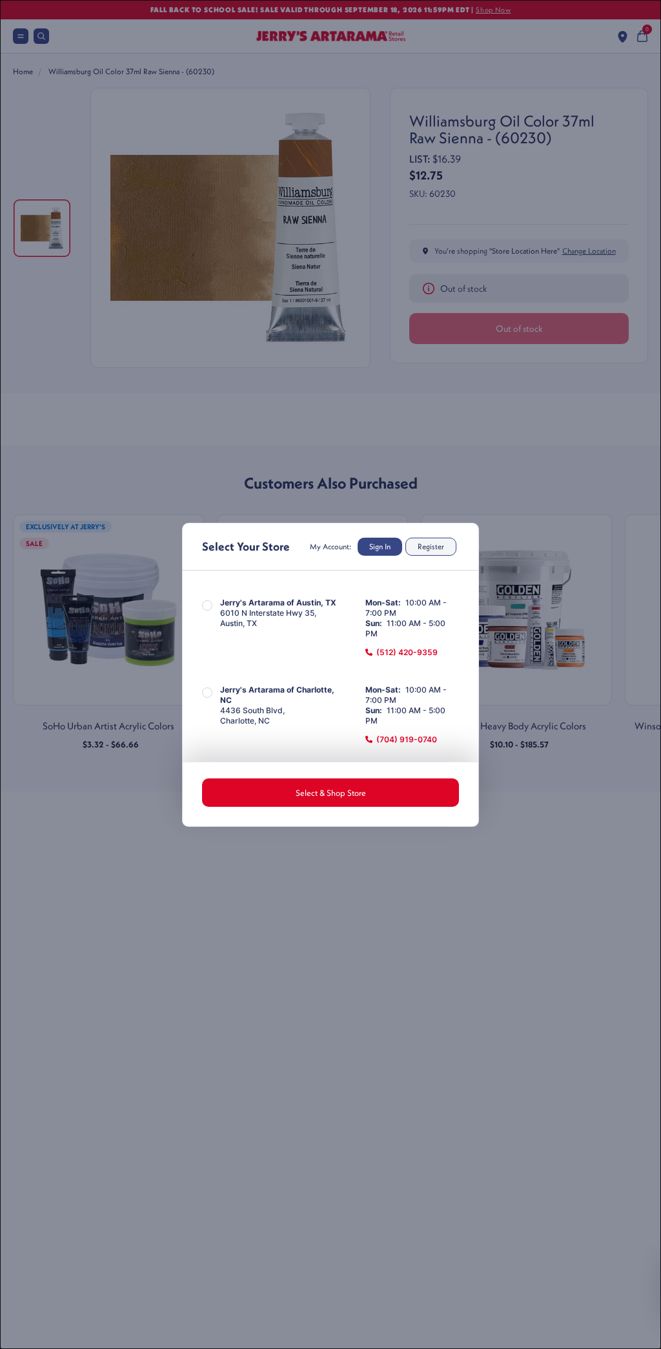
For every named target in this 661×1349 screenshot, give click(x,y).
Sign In (380, 546)
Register (431, 546)
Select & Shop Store (331, 792)
